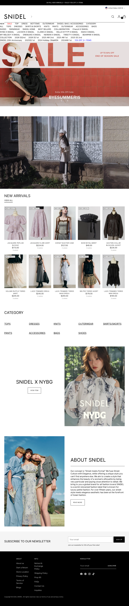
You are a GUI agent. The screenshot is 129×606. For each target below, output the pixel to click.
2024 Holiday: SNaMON (48, 40)
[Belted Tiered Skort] (89, 271)
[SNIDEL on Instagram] (89, 574)
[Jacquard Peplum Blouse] (15, 223)
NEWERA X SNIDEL (52, 35)
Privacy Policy (22, 576)
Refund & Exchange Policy (38, 566)
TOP (17, 24)
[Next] (31, 16)
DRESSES (18, 26)
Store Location (22, 572)
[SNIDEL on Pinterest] (85, 574)
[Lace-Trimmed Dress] (40, 271)
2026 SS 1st (33, 37)
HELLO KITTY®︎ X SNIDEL (67, 32)
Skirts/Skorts (112, 323)
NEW (2, 24)
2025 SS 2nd (76, 37)
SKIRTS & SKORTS (33, 26)
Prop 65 (37, 577)
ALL (1, 26)
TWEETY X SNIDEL (71, 35)
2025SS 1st (30, 40)
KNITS (46, 26)
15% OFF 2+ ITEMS (83, 40)
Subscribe (112, 566)
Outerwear (85, 323)
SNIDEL (19, 597)
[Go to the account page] (118, 16)
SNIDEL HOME (29, 29)
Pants (8, 333)
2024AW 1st (66, 40)
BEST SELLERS (44, 29)
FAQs (36, 582)
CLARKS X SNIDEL (45, 32)
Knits (57, 323)
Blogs (18, 587)
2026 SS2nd (20, 37)
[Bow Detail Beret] (89, 223)
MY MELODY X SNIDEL (10, 35)
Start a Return (22, 567)
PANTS (55, 26)
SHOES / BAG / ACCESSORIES (70, 24)
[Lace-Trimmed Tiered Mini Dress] (113, 271)
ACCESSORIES (82, 26)
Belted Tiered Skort (89, 291)
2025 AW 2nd (48, 37)
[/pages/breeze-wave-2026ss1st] (64, 152)
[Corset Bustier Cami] (64, 223)
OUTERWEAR (48, 24)
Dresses (34, 323)
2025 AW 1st (62, 37)
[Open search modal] (112, 16)
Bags (57, 333)
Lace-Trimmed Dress (40, 291)
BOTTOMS (35, 24)
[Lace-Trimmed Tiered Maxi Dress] (64, 271)
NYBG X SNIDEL (7, 32)
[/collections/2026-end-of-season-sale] (64, 74)
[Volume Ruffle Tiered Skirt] (15, 271)
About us (20, 563)
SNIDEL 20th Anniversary (11, 40)
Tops (7, 323)
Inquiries (38, 590)
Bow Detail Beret (89, 243)
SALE (9, 24)
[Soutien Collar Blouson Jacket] (113, 223)
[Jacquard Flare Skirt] (40, 223)
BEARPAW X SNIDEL (91, 35)
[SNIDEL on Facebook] (81, 574)
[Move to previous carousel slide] (61, 100)
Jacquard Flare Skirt (40, 243)
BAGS (94, 26)
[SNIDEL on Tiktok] (93, 574)
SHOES (3, 29)
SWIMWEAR (14, 29)
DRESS (24, 24)
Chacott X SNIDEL (80, 29)
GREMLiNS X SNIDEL (32, 35)
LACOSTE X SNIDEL (25, 32)
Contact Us (39, 586)
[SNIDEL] (15, 16)
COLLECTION (6, 37)
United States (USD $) (115, 8)
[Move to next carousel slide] (67, 100)
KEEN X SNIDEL (88, 32)
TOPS (8, 26)
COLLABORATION (62, 29)
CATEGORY (91, 24)
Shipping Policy (40, 573)
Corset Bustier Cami (64, 243)
